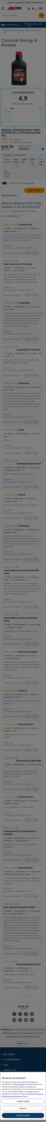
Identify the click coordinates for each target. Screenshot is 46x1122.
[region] (23, 1096)
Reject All (22, 1108)
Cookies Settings (23, 1101)
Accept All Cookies (23, 1115)
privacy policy (19, 1084)
